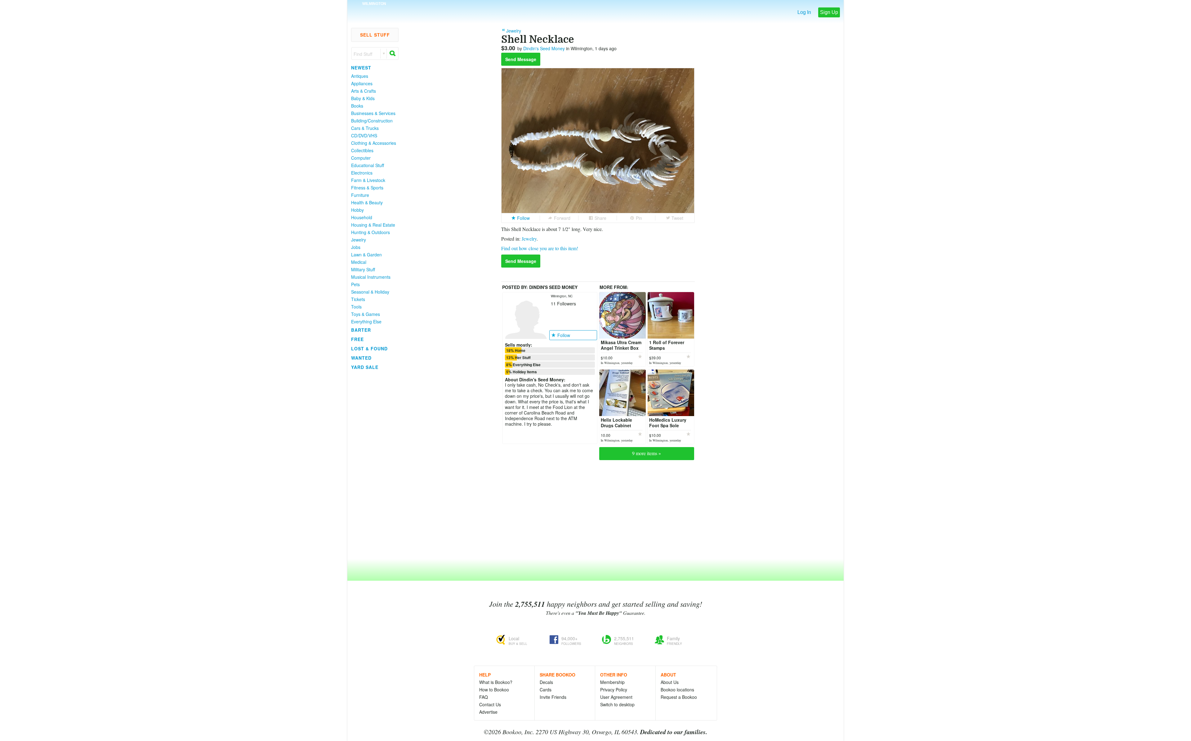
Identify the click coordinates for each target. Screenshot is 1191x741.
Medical (358, 262)
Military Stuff (363, 269)
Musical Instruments (370, 277)
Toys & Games (365, 314)
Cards (545, 689)
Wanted (361, 358)
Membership (612, 682)
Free (357, 339)
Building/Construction (372, 121)
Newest (361, 67)
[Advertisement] (372, 465)
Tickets (358, 299)
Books (357, 106)
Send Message (520, 59)
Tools (356, 307)
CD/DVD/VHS (364, 135)
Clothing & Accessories (373, 143)
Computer (361, 158)
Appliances (361, 83)
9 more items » (646, 453)
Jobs (355, 247)
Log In (804, 12)
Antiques (359, 76)
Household (361, 217)
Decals (546, 682)
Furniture (360, 195)
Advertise (488, 712)
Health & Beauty (367, 202)
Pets (355, 284)
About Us (670, 682)
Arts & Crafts (363, 91)
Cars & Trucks (365, 128)
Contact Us (490, 704)
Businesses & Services (373, 113)
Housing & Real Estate (373, 225)
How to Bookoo (494, 689)
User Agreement (616, 697)
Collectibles (362, 150)
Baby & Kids (363, 98)
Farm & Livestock (368, 180)
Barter (361, 330)
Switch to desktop (617, 704)
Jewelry (358, 240)
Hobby (357, 210)
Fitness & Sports (367, 187)
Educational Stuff (367, 165)
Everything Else (366, 321)
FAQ (483, 697)
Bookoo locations (677, 689)
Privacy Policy (613, 689)
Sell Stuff (375, 35)
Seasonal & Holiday (370, 292)
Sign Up (829, 12)
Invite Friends (553, 697)
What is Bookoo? (495, 682)
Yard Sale (364, 367)
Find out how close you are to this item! (539, 248)
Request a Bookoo (679, 697)
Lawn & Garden (366, 254)
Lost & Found (369, 348)
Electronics (361, 173)
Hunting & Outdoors (370, 232)
